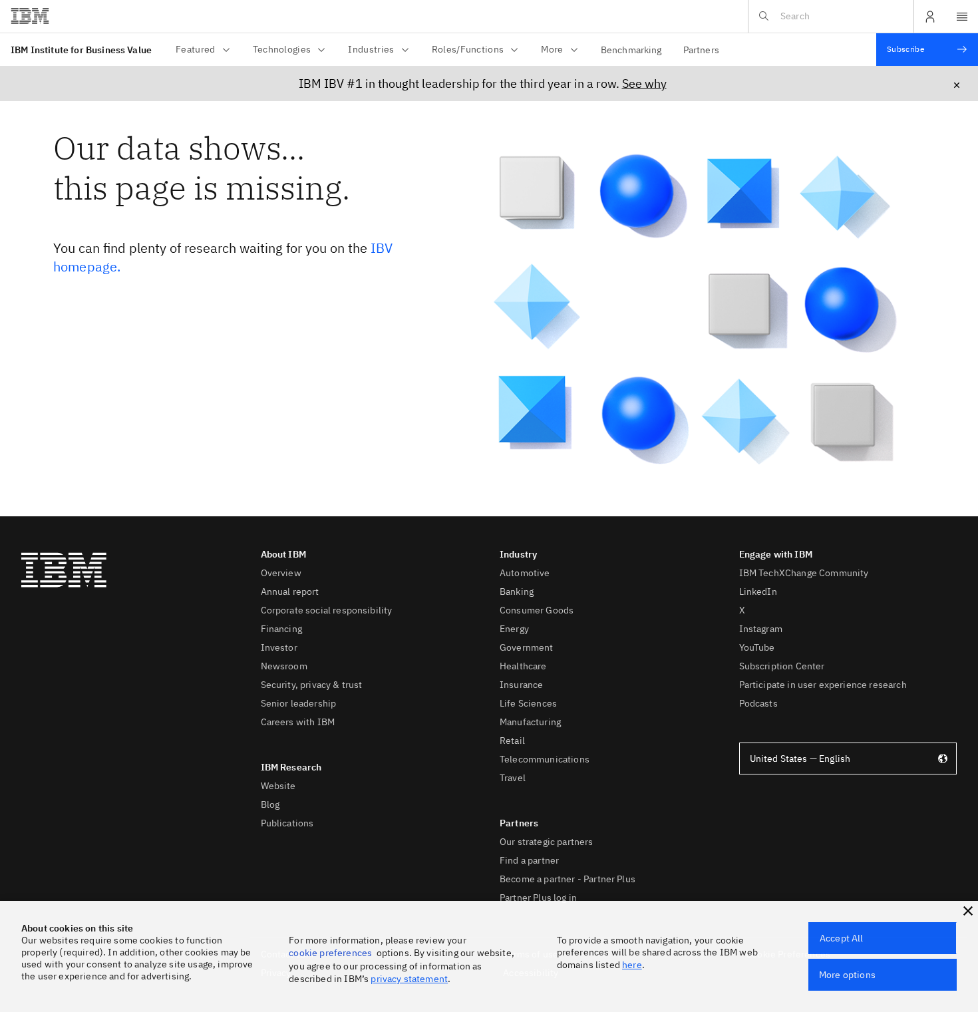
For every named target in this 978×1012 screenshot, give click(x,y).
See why (644, 83)
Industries (371, 49)
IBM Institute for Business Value (81, 50)
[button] (968, 911)
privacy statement (409, 979)
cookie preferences (330, 953)
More (552, 49)
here (632, 965)
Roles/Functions (468, 49)
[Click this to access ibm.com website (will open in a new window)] (30, 16)
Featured (196, 49)
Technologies (282, 49)
